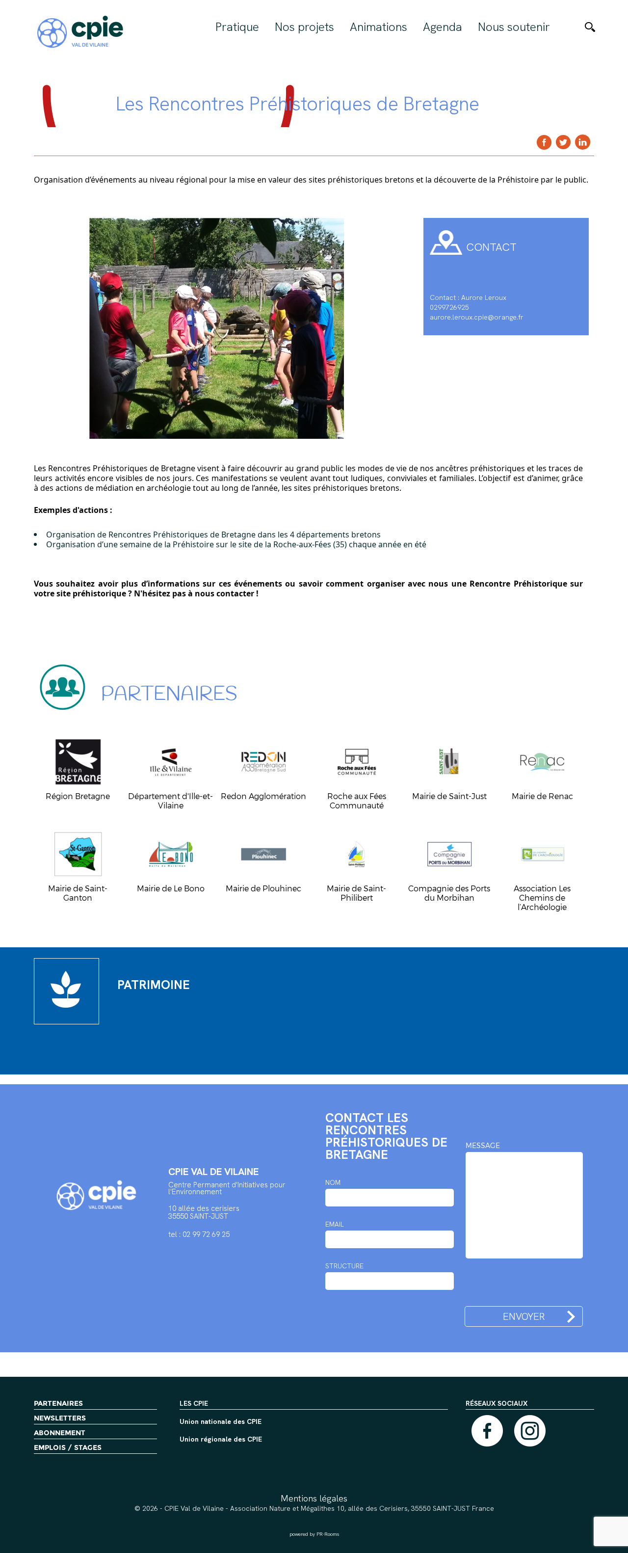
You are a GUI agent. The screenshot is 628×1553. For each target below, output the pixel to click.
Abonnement (59, 1432)
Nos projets (304, 27)
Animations (378, 27)
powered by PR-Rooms (314, 1534)
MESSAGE (483, 1145)
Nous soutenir (514, 27)
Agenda (442, 27)
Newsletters (60, 1418)
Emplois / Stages (68, 1447)
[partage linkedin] (582, 142)
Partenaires (58, 1403)
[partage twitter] (563, 142)
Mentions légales (314, 1498)
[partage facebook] (544, 142)
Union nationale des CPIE (221, 1422)
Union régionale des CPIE (221, 1440)
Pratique (237, 27)
